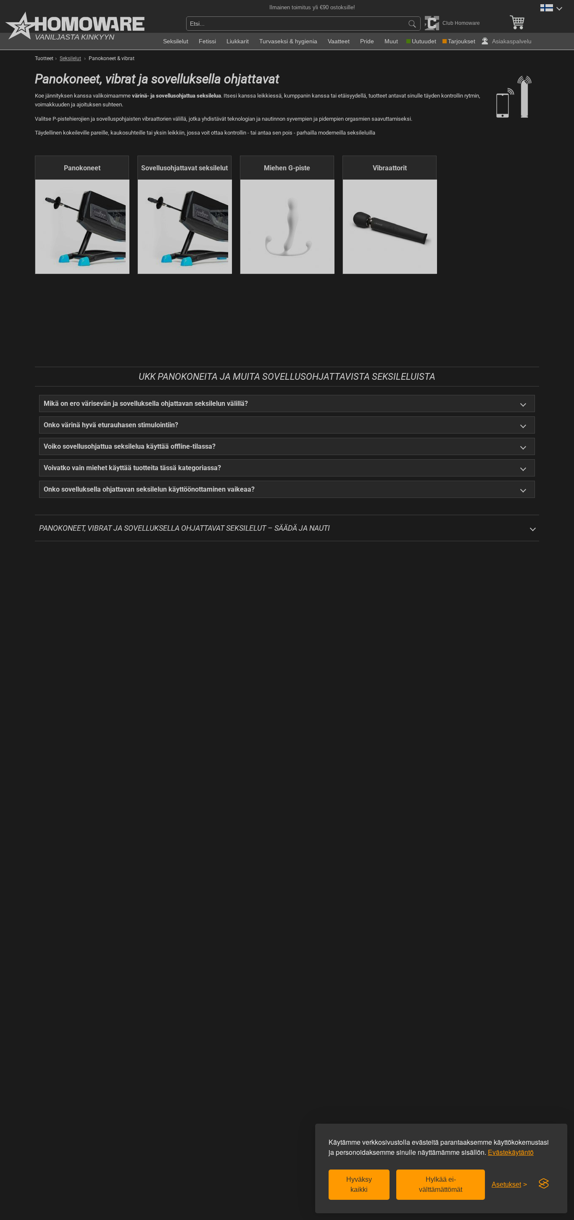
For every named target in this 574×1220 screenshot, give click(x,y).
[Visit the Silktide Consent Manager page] (544, 1184)
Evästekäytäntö (511, 1152)
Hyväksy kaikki (359, 1184)
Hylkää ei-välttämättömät (440, 1184)
